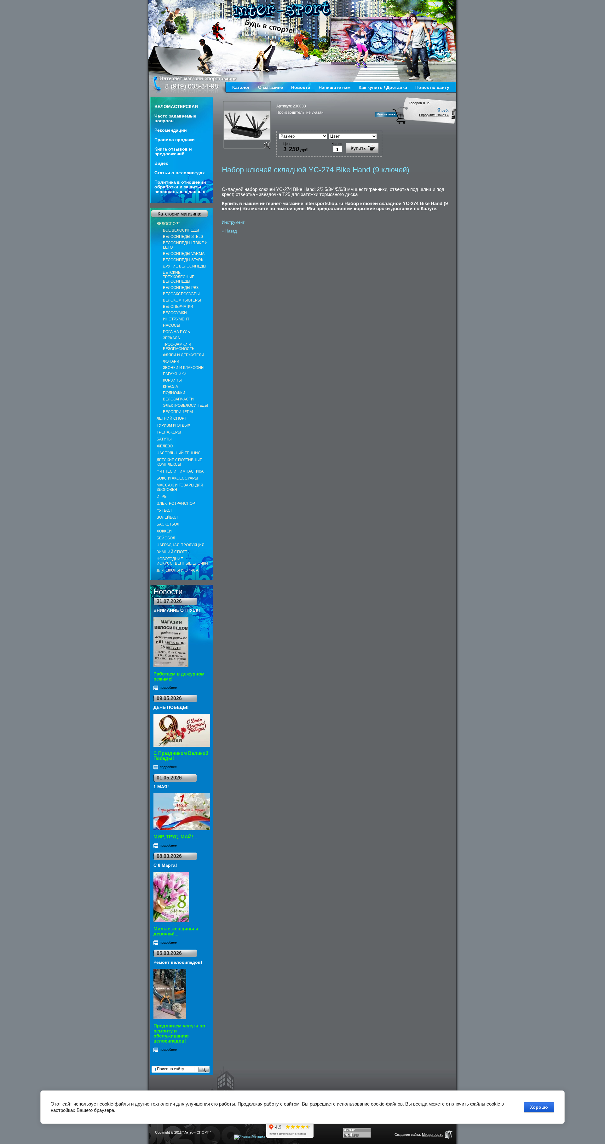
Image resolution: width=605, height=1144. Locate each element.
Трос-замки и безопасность (178, 346)
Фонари (171, 361)
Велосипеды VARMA (184, 253)
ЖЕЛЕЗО (165, 446)
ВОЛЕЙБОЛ (167, 517)
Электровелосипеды (185, 405)
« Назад (229, 231)
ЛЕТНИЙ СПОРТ (171, 418)
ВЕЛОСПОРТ (168, 223)
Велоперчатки (178, 306)
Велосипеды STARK (183, 260)
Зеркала (171, 338)
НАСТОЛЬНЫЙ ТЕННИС (179, 453)
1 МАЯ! (161, 786)
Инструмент (176, 319)
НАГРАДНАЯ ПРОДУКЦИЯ (181, 545)
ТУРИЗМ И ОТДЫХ (173, 425)
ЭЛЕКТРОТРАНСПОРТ (177, 503)
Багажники (175, 374)
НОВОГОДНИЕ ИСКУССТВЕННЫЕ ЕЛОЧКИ (182, 561)
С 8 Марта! (165, 865)
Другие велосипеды (184, 266)
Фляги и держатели (183, 355)
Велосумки (175, 313)
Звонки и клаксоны (184, 367)
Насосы (171, 325)
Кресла (170, 386)
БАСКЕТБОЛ (168, 524)
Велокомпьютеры (182, 300)
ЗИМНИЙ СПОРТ (172, 552)
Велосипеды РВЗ (181, 287)
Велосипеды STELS (183, 236)
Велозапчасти (178, 399)
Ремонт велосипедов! (177, 962)
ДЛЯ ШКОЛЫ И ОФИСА (178, 570)
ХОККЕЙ (164, 531)
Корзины (172, 380)
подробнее (168, 687)
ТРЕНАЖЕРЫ (169, 432)
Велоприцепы (178, 412)
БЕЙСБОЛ (166, 538)
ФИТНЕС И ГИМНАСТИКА (180, 471)
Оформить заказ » (434, 115)
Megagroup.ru (432, 1134)
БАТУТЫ (164, 439)
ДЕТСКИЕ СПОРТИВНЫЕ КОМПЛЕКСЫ (179, 462)
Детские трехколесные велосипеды (178, 277)
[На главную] (282, 10)
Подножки (174, 393)
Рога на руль (176, 332)
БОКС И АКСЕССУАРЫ (177, 478)
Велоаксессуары (181, 294)
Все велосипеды (181, 230)
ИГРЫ (162, 496)
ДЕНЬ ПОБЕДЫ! (171, 707)
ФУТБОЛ (164, 510)
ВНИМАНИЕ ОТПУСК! (176, 610)
